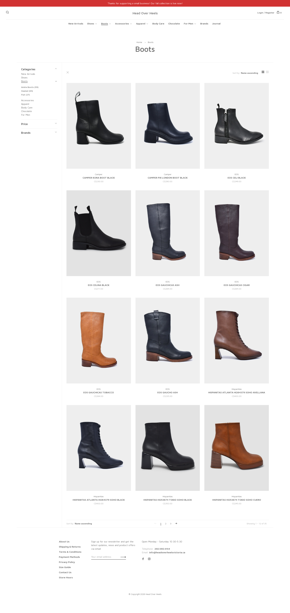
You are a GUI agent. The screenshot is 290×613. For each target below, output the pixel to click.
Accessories (122, 23)
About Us (64, 541)
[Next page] (176, 523)
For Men (188, 23)
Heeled (27, 91)
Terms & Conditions (70, 551)
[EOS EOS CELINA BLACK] (98, 233)
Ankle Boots (30, 87)
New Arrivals (75, 23)
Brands (204, 23)
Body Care (158, 23)
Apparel (140, 23)
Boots (104, 23)
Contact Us (65, 572)
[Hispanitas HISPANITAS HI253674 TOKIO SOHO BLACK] (167, 448)
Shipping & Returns (70, 546)
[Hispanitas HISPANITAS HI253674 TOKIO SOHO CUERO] (236, 448)
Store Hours (66, 577)
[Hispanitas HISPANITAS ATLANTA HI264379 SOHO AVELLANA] (236, 341)
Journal (216, 23)
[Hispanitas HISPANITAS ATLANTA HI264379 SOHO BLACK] (98, 448)
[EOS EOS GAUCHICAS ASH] (167, 233)
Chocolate (174, 23)
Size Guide (65, 567)
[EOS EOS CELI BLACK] (236, 126)
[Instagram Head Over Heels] (149, 559)
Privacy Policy (67, 562)
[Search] (8, 12)
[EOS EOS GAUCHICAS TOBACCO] (98, 341)
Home (139, 42)
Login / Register (265, 12)
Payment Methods (69, 557)
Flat (25, 94)
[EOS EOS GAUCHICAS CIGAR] (236, 233)
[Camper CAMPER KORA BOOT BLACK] (98, 126)
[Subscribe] (122, 556)
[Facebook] (143, 559)
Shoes (90, 23)
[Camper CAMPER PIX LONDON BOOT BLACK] (167, 126)
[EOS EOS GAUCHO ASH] (167, 341)
